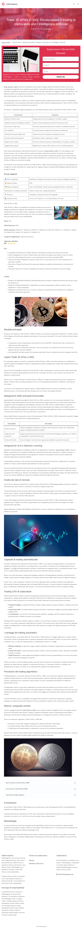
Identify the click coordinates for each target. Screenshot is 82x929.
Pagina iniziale (6, 42)
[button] (74, 4)
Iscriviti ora (61, 77)
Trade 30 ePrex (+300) (10, 87)
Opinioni (31, 860)
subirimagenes (12, 4)
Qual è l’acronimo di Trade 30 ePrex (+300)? (18, 782)
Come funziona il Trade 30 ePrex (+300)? (17, 789)
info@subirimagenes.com (65, 874)
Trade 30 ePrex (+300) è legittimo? (15, 795)
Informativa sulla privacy (36, 863)
